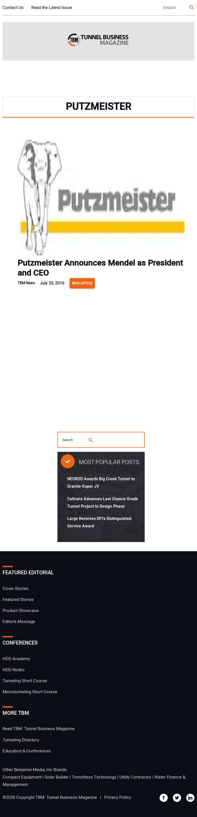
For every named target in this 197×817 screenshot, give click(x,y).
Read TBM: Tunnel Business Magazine (39, 729)
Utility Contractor (135, 777)
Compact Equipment (22, 777)
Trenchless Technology (94, 777)
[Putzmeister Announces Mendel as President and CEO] (101, 199)
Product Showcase (21, 610)
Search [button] (191, 8)
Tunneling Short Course (25, 681)
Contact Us (13, 7)
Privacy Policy (117, 797)
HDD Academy (16, 659)
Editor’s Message (19, 621)
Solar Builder (57, 777)
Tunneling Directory (21, 740)
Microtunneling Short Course (30, 692)
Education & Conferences (27, 751)
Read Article (82, 283)
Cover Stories (15, 588)
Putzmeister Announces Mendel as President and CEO (100, 268)
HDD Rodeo (14, 670)
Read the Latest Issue (51, 7)
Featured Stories (18, 599)
